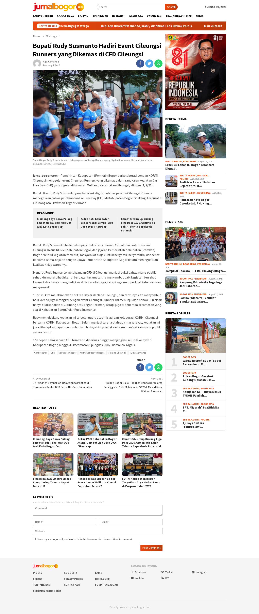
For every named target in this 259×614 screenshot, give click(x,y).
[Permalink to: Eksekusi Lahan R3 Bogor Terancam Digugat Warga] (195, 141)
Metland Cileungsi (117, 352)
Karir (98, 573)
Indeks (37, 573)
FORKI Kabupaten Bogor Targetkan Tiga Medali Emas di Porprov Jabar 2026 (141, 482)
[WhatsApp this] (158, 63)
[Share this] (140, 63)
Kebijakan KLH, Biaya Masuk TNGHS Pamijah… (202, 393)
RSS (167, 578)
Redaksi (38, 579)
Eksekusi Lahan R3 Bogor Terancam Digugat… (189, 166)
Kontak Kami (72, 585)
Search (171, 7)
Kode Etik (70, 573)
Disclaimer (102, 579)
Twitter (169, 572)
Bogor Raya (189, 161)
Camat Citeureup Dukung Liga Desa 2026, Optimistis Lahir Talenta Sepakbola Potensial (138, 224)
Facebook (140, 572)
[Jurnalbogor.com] (58, 7)
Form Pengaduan (106, 585)
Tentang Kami (42, 585)
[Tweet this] (149, 63)
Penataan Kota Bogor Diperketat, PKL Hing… (195, 201)
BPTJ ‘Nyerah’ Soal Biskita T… (201, 409)
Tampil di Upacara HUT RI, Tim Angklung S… (195, 271)
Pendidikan (203, 264)
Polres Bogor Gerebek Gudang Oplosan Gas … (199, 378)
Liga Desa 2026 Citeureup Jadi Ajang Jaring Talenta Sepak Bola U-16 (52, 482)
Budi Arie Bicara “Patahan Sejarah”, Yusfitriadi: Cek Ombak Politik (123, 26)
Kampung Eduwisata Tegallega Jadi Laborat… (200, 284)
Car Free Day (40, 352)
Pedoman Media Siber (47, 591)
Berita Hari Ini (173, 161)
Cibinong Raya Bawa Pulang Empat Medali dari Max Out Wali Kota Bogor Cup (54, 222)
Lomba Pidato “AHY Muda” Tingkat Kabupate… (197, 299)
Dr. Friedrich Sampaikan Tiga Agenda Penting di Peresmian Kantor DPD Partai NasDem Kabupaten (62, 383)
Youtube (139, 578)
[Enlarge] (221, 39)
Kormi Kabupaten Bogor (92, 352)
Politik (183, 178)
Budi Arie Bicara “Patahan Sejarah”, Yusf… (197, 184)
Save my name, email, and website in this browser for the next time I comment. (85, 539)
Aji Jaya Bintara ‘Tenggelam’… (193, 425)
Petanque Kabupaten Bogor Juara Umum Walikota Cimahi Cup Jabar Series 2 (96, 482)
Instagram (201, 572)
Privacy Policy (73, 579)
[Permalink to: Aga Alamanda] (37, 63)
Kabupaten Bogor (67, 352)
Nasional (202, 175)
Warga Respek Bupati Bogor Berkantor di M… (202, 362)
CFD (53, 352)
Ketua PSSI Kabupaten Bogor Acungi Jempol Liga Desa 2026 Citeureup (97, 222)
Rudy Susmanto (138, 352)
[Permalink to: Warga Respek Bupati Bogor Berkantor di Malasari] (195, 335)
